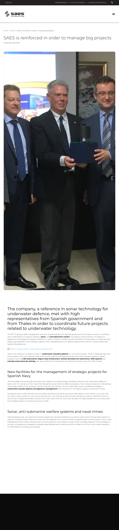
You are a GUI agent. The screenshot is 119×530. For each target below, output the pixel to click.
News (12, 31)
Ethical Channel (77, 2)
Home (6, 31)
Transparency (61, 2)
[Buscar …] (112, 2)
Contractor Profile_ (97, 2)
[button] (113, 14)
